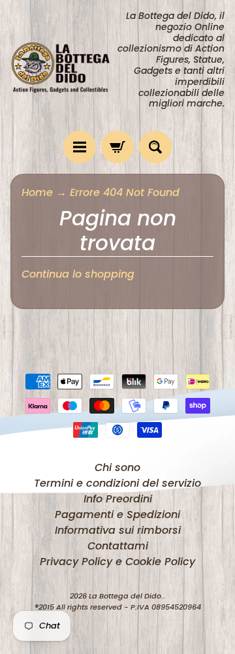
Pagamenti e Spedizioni (117, 514)
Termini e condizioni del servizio (117, 483)
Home (37, 192)
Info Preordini (118, 498)
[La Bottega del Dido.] (64, 65)
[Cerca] (155, 147)
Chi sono (117, 467)
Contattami (117, 545)
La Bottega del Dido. (126, 596)
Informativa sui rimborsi (118, 530)
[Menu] (79, 147)
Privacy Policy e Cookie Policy (117, 561)
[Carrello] (117, 147)
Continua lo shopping (78, 274)
